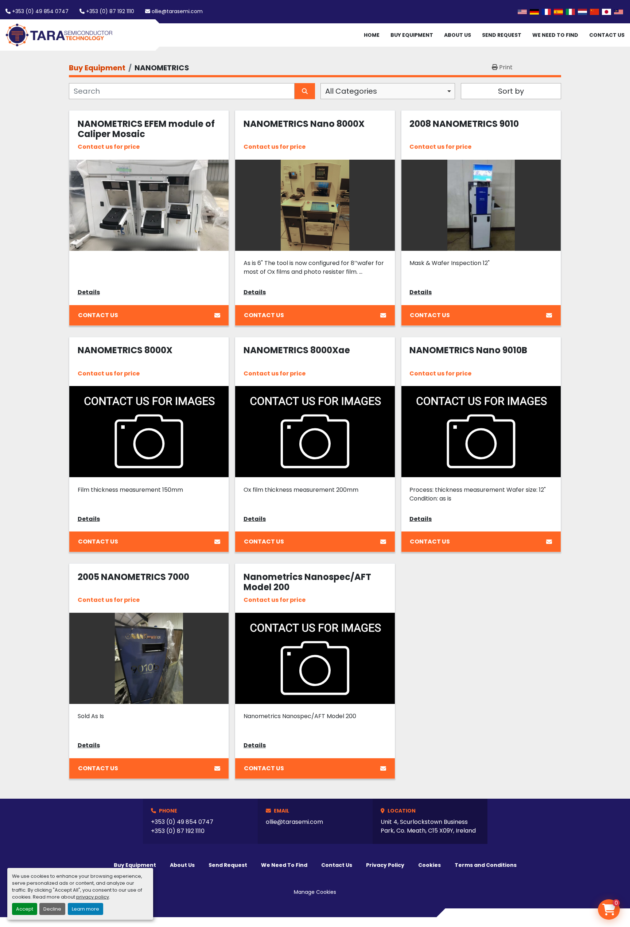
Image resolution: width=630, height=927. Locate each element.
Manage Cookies (315, 892)
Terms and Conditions (486, 865)
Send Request (501, 35)
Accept (24, 909)
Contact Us (607, 35)
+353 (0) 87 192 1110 (110, 11)
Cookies (429, 865)
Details (89, 292)
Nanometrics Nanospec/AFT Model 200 (307, 582)
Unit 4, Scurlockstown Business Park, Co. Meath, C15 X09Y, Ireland (428, 826)
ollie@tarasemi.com (177, 11)
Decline (52, 909)
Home (372, 35)
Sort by (511, 91)
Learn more (85, 909)
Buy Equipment (411, 35)
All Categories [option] (351, 91)
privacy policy (92, 897)
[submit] (305, 91)
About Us (457, 35)
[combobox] (387, 91)
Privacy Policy (385, 865)
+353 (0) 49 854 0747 (40, 11)
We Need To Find (555, 35)
